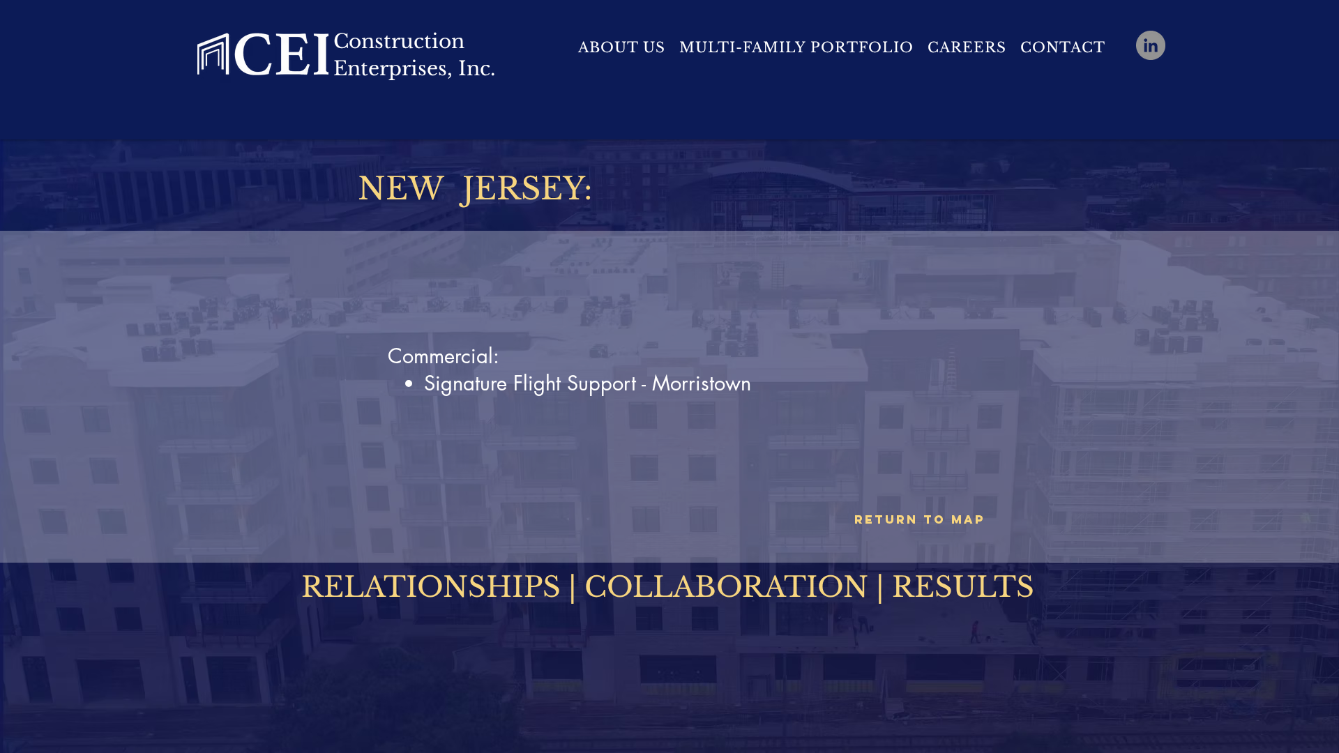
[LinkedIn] (1150, 45)
